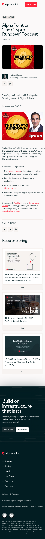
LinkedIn (5, 494)
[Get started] (22, 429)
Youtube (15, 494)
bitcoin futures (10, 188)
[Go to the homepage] (11, 453)
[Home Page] (10, 4)
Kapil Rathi (18, 203)
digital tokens (15, 171)
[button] (41, 4)
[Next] (4, 83)
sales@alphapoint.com (11, 211)
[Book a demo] (8, 429)
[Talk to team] (31, 4)
